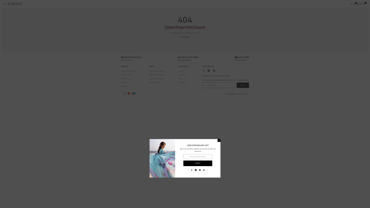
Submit (198, 163)
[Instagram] (196, 170)
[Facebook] (192, 170)
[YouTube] (200, 170)
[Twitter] (204, 170)
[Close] (219, 140)
